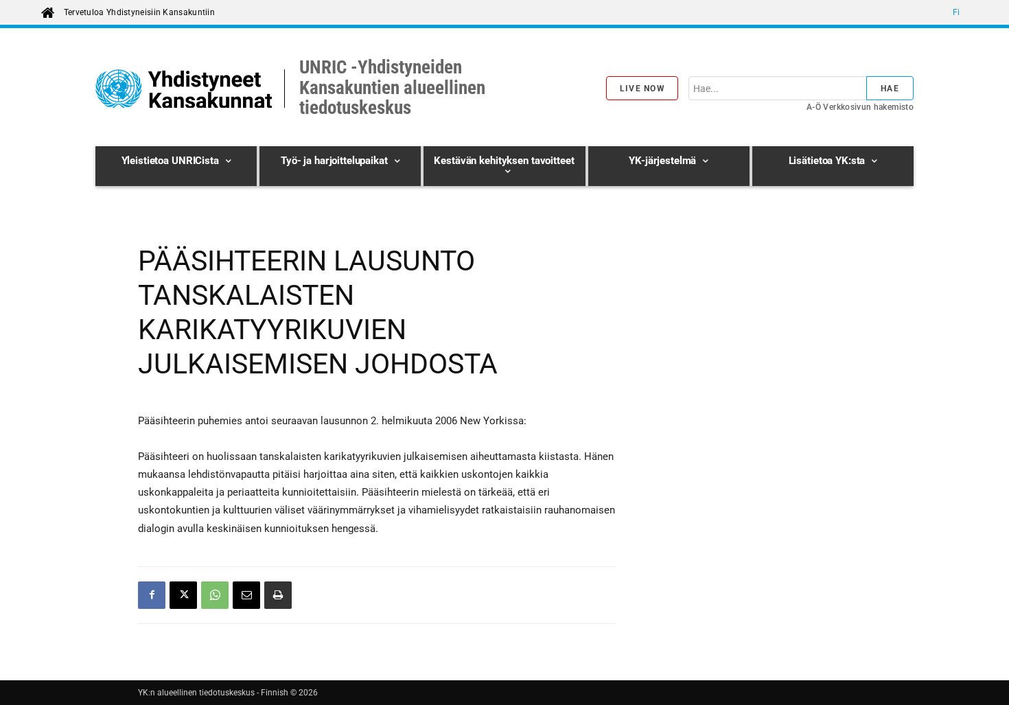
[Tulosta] (278, 595)
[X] (183, 595)
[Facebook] (151, 595)
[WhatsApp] (215, 595)
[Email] (246, 595)
